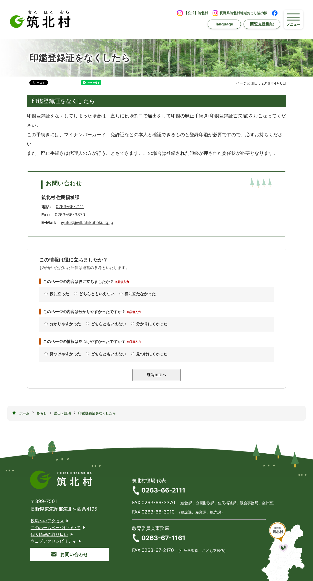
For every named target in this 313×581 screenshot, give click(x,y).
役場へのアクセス (47, 520)
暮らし (42, 413)
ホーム (24, 413)
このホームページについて (55, 527)
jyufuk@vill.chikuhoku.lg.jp (87, 222)
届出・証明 (62, 413)
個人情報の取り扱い (49, 534)
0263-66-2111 (70, 206)
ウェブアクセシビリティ (53, 541)
